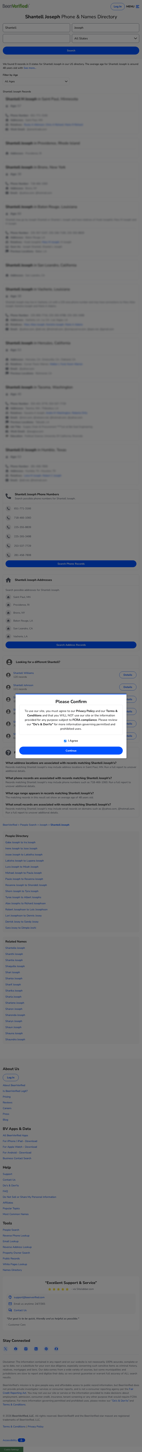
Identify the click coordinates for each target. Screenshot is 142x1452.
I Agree (72, 741)
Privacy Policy (85, 711)
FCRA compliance (84, 720)
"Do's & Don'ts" (42, 724)
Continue (71, 750)
